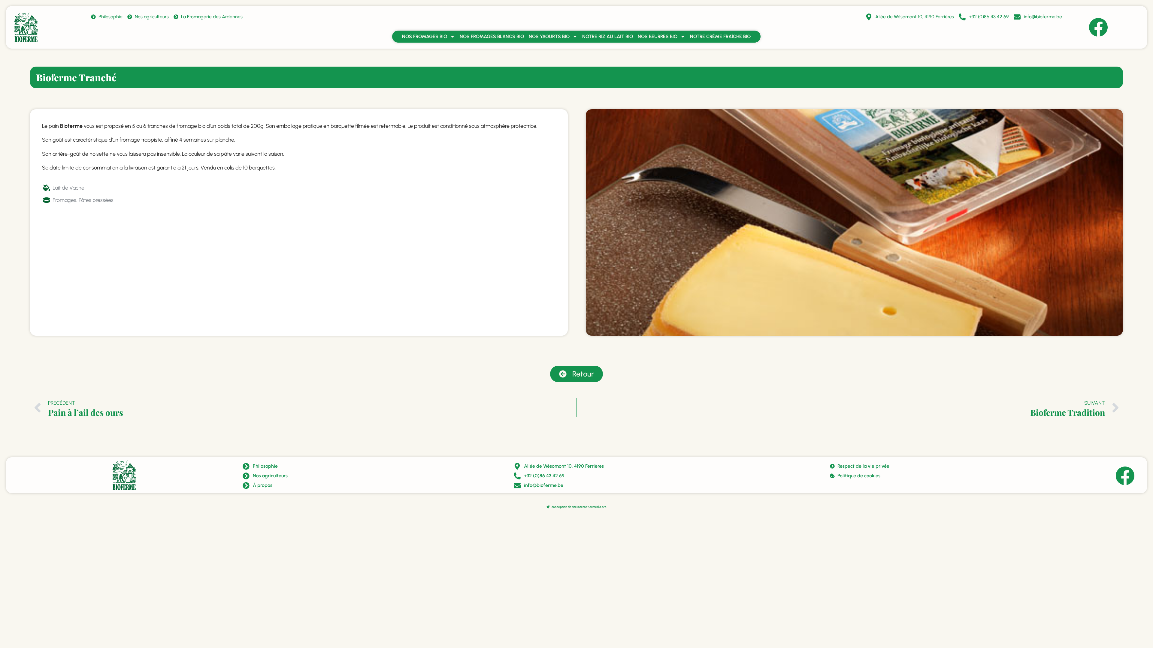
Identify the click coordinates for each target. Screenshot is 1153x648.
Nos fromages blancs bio (492, 36)
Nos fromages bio (424, 36)
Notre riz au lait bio (607, 36)
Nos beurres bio (657, 36)
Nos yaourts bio (549, 36)
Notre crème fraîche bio (720, 36)
